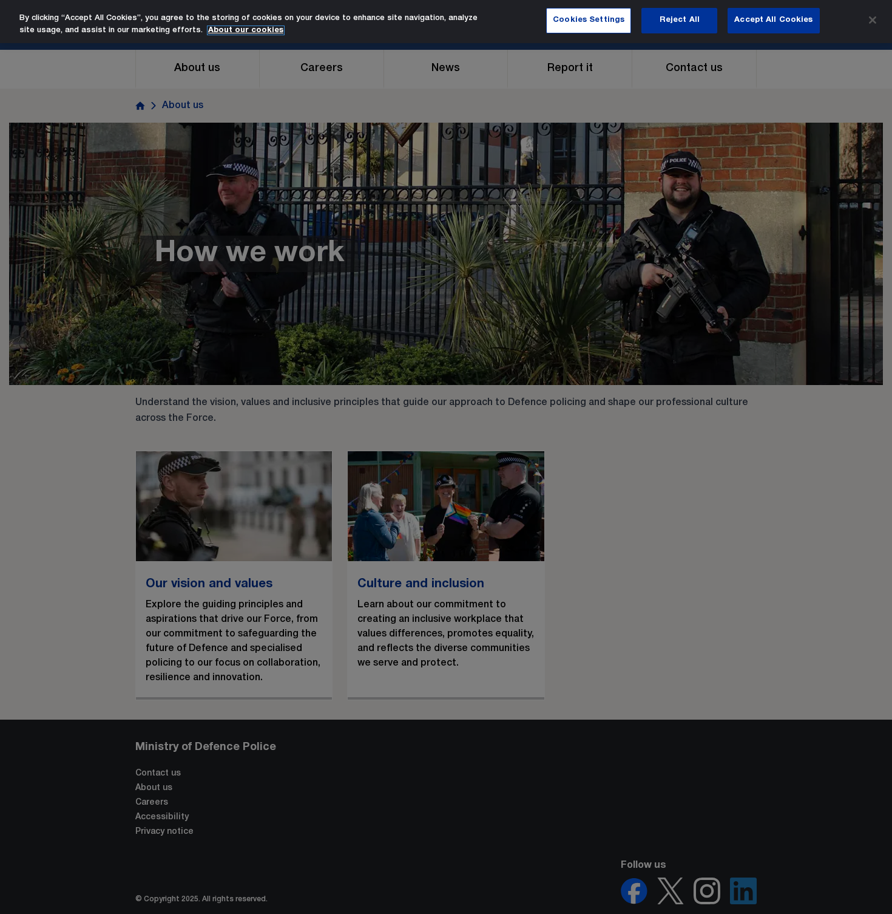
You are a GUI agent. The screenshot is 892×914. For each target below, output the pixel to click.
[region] (446, 21)
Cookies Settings (588, 20)
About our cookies (245, 30)
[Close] (872, 20)
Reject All (680, 20)
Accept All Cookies (773, 20)
